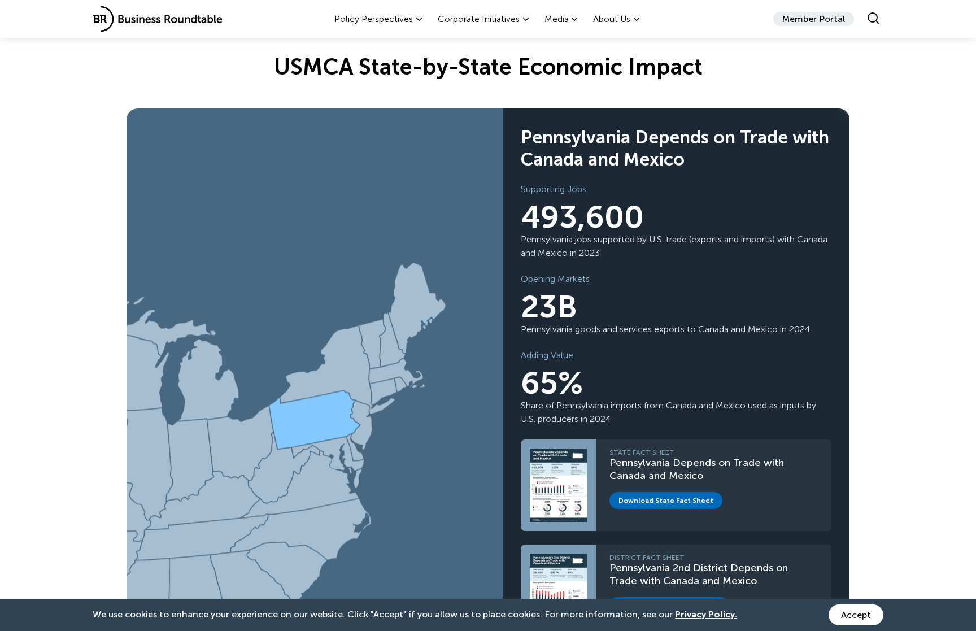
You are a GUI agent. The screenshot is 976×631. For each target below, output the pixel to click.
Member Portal (813, 19)
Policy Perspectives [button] (373, 19)
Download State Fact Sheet (670, 502)
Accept (856, 615)
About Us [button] (611, 19)
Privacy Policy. (706, 614)
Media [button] (556, 19)
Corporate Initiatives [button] (479, 19)
